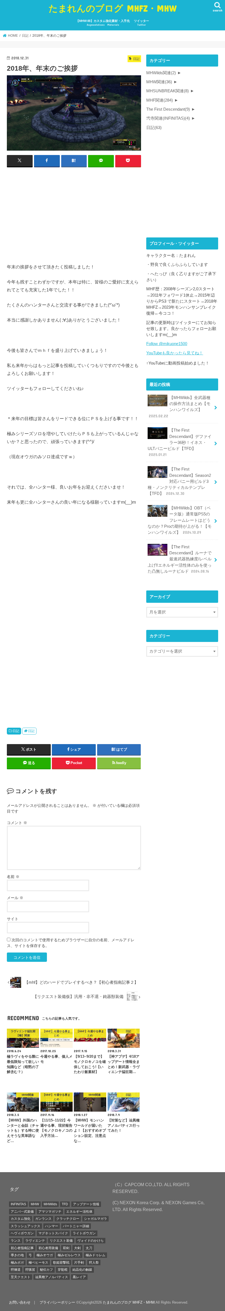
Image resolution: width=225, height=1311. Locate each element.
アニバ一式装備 (22, 1212)
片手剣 (79, 1262)
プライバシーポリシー (57, 1302)
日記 (16, 731)
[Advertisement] (74, 211)
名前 (13, 876)
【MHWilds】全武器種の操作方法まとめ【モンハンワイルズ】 (179, 406)
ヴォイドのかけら (90, 1241)
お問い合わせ (19, 1302)
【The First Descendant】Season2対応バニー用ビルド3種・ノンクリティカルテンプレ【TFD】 (179, 481)
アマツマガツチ (49, 1212)
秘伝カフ (46, 1270)
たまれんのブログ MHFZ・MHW (113, 8)
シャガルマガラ (95, 1219)
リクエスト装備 (61, 1241)
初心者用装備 (48, 1248)
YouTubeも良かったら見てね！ (174, 353)
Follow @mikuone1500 (166, 344)
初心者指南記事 (22, 1248)
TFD (65, 1204)
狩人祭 (94, 1262)
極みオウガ (44, 1255)
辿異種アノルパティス (51, 1277)
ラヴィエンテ (35, 1241)
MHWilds (50, 1204)
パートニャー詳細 (76, 1226)
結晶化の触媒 (82, 1270)
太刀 (89, 1248)
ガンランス (43, 1219)
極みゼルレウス (69, 1255)
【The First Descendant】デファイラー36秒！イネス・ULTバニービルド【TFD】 (180, 442)
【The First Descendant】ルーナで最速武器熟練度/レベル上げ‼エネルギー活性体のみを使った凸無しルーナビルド (180, 559)
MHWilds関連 (161, 73)
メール (15, 898)
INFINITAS (18, 1204)
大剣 (77, 1248)
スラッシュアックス (25, 1226)
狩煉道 (16, 1270)
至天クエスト (20, 1277)
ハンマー (51, 1226)
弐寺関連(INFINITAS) (168, 118)
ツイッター (141, 23)
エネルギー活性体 (79, 1212)
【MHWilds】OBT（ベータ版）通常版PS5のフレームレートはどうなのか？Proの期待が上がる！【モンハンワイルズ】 (180, 520)
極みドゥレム (95, 1255)
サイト (12, 919)
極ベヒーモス (38, 1262)
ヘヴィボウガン (22, 1233)
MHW (35, 1204)
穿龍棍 (63, 1270)
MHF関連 (159, 100)
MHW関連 (159, 82)
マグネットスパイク (53, 1233)
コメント (17, 823)
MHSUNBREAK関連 (167, 91)
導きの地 (17, 1255)
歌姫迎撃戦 (61, 1262)
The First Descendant (168, 109)
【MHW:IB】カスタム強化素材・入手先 (103, 23)
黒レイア (79, 1277)
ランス (16, 1241)
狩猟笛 (30, 1270)
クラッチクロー (67, 1219)
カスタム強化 (20, 1219)
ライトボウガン (84, 1233)
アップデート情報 (86, 1204)
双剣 (66, 1248)
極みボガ (17, 1262)
